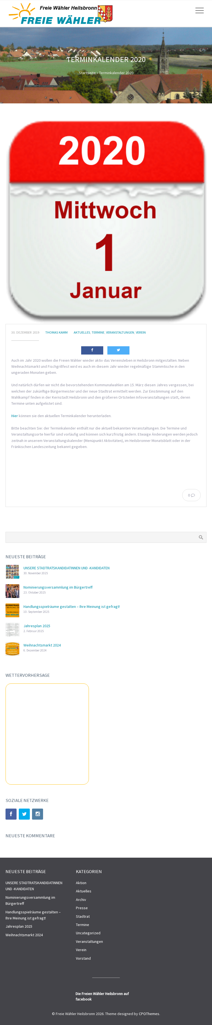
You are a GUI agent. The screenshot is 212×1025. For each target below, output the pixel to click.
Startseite (87, 72)
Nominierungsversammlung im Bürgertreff (57, 587)
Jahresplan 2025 (36, 625)
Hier (14, 415)
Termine (98, 332)
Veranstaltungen (120, 332)
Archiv (81, 899)
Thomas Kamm (56, 332)
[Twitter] (24, 814)
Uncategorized (88, 932)
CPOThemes (149, 1013)
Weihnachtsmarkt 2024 (42, 645)
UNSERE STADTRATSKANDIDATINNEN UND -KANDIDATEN (66, 567)
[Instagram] (37, 814)
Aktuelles (82, 332)
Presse (82, 907)
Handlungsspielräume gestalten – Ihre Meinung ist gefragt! (71, 606)
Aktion (81, 882)
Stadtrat (83, 916)
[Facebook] (11, 814)
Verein (141, 332)
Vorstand (83, 958)
